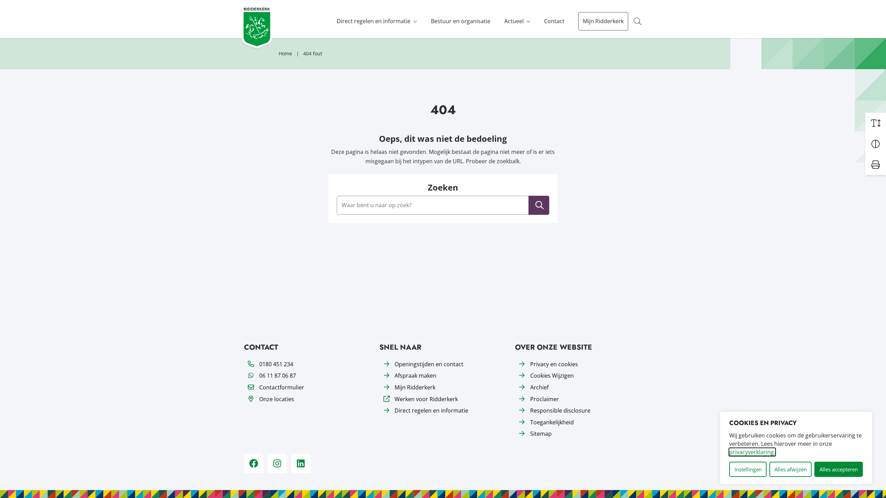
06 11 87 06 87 (277, 375)
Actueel (514, 21)
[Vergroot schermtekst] (875, 123)
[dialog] (796, 448)
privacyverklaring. (752, 452)
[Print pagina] (875, 164)
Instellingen (748, 469)
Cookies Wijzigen (552, 375)
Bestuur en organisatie (460, 21)
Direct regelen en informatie (373, 21)
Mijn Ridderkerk (603, 21)
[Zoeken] (539, 205)
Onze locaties (276, 399)
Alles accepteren (839, 469)
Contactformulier (281, 387)
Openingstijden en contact (429, 364)
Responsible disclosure (560, 410)
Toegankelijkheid (552, 422)
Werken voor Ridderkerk (426, 399)
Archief (539, 387)
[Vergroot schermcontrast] (875, 143)
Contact (554, 21)
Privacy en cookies (554, 364)
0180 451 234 (276, 364)
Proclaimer (544, 399)
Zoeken (443, 188)
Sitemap (541, 433)
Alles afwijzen (791, 469)
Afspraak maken (415, 375)
